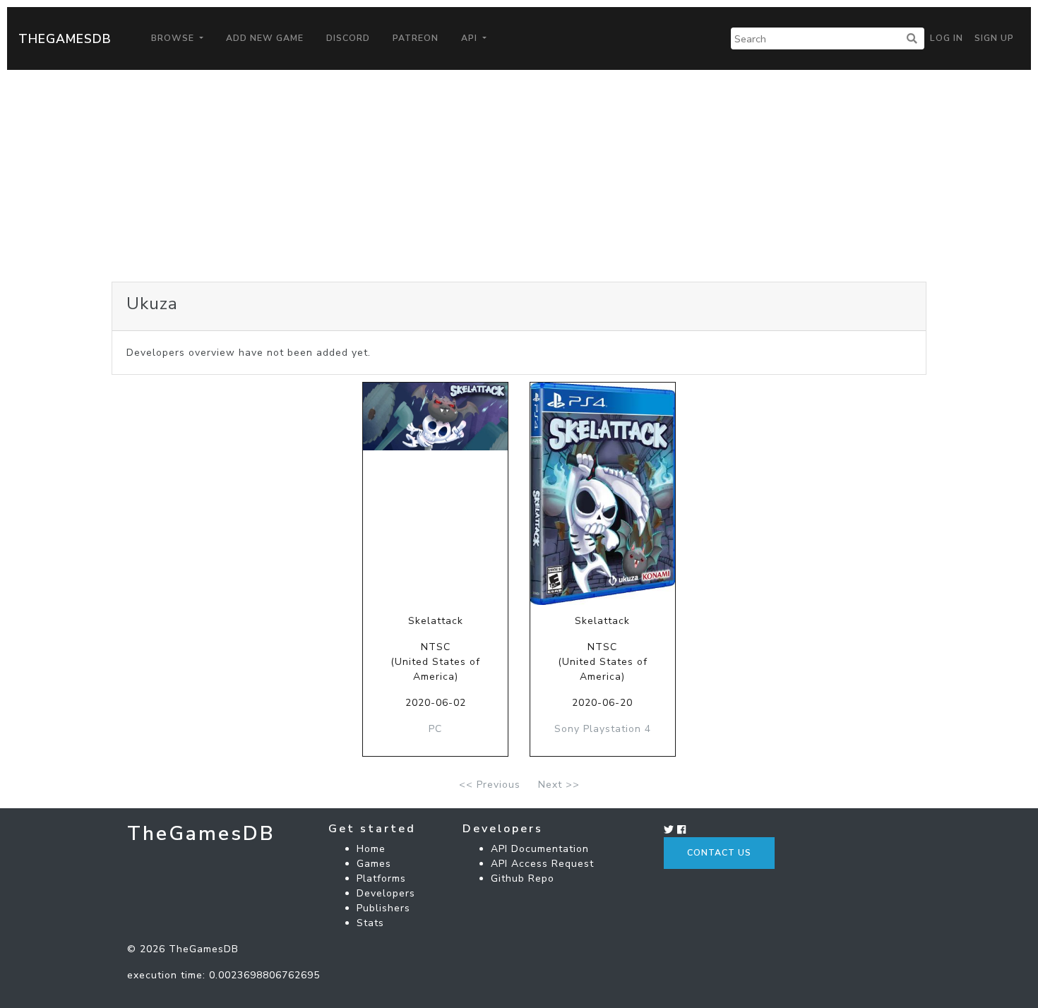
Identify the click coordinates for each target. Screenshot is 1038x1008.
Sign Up (994, 38)
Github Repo (522, 878)
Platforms (381, 878)
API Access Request (542, 863)
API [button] (470, 38)
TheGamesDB (65, 38)
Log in (946, 38)
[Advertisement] (519, 176)
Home (371, 849)
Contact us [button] (719, 852)
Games (374, 863)
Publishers (383, 908)
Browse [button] (174, 38)
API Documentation (540, 849)
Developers (386, 893)
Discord (348, 38)
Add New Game (265, 38)
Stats (370, 923)
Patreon (416, 38)
